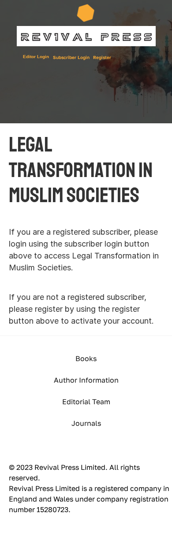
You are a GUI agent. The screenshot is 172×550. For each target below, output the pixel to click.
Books (86, 358)
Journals (86, 423)
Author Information (86, 380)
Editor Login (36, 56)
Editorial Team (86, 401)
